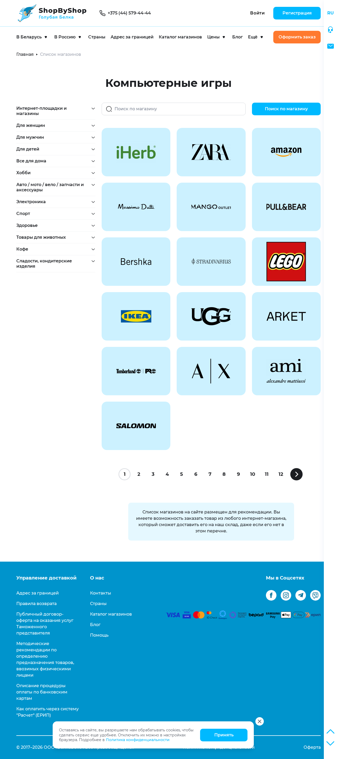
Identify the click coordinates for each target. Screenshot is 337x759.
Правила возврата (36, 603)
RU (330, 13)
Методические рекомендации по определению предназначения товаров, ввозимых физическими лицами (45, 659)
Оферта (312, 747)
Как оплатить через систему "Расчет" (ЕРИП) (47, 712)
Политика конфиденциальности (138, 739)
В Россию (65, 36)
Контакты (100, 593)
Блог (237, 36)
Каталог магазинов (180, 36)
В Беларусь (29, 36)
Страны (96, 36)
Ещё (252, 36)
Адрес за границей (132, 36)
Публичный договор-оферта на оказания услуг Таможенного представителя (44, 624)
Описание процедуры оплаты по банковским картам (41, 692)
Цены (213, 36)
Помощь (99, 635)
